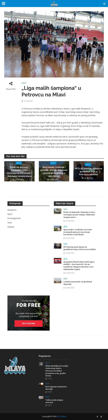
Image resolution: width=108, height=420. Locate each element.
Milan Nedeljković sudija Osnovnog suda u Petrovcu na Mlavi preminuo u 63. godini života (56, 371)
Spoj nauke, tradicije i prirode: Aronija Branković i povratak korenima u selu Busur (54, 171)
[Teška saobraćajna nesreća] (41, 397)
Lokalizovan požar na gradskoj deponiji (77, 283)
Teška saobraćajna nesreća (54, 401)
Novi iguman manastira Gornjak (56, 388)
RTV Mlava (61, 416)
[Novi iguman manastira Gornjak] (41, 384)
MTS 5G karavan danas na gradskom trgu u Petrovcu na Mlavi (88, 171)
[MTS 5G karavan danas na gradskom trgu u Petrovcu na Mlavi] (57, 245)
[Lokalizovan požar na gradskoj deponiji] (57, 280)
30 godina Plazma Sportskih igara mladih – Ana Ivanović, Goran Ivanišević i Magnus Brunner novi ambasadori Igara (78, 265)
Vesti (24, 83)
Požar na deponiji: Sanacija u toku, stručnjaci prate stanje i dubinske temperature (19, 171)
